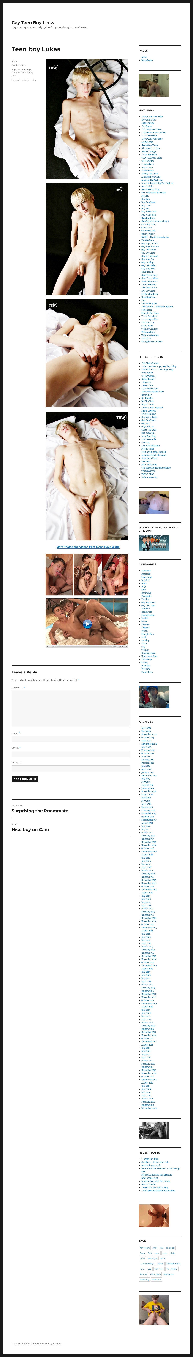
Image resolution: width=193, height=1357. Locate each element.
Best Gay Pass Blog (150, 189)
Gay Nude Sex (147, 259)
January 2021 (147, 759)
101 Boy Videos (148, 376)
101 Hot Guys (147, 161)
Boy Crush (146, 205)
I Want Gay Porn (149, 284)
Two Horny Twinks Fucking (154, 1187)
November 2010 (148, 1073)
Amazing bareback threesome (155, 1181)
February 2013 (148, 988)
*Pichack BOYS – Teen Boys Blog (157, 369)
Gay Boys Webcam (150, 246)
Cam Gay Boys (148, 218)
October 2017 (147, 816)
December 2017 (148, 813)
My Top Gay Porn (149, 294)
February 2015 (148, 911)
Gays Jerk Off (147, 426)
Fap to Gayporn (148, 411)
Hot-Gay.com (148, 433)
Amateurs (146, 570)
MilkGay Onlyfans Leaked (153, 452)
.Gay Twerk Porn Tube (152, 139)
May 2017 (145, 829)
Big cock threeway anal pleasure (156, 1175)
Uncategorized (148, 653)
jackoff (160, 1263)
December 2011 (148, 1032)
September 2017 (149, 820)
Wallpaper (169, 1274)
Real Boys (146, 461)
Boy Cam (145, 199)
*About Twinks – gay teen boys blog (158, 366)
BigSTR (145, 196)
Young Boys (147, 672)
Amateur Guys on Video (152, 392)
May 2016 (146, 864)
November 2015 (148, 883)
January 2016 (147, 877)
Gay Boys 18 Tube (149, 243)
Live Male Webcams (150, 445)
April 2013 (146, 981)
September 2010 (149, 1079)
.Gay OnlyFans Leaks (151, 129)
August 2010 (147, 1083)
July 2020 (145, 766)
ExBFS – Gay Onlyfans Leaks (155, 237)
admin (15, 61)
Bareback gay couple (151, 1165)
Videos (144, 662)
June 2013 (146, 975)
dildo (172, 1253)
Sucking (145, 640)
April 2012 (146, 1019)
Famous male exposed (152, 407)
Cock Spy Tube (148, 224)
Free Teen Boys (148, 414)
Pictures (16, 72)
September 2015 (149, 889)
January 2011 (147, 1067)
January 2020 (147, 772)
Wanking (145, 665)
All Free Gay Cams (149, 388)
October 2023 (147, 737)
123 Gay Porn (147, 164)
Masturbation (148, 615)
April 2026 (146, 728)
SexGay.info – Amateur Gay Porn (157, 306)
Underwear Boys (149, 656)
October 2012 (147, 1000)
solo (24, 80)
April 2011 (146, 1057)
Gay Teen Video (148, 265)
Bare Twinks (147, 186)
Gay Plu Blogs (147, 262)
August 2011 (147, 1045)
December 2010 (148, 1070)
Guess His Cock (148, 430)
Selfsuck (145, 627)
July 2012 (145, 1010)
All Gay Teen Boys (149, 173)
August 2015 (147, 892)
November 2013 (148, 959)
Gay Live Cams (148, 253)
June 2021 (146, 756)
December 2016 (148, 842)
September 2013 (149, 965)
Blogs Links (147, 60)
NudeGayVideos (149, 297)
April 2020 (146, 769)
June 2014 (146, 937)
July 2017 (145, 826)
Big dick (145, 580)
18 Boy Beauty (148, 379)
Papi (143, 300)
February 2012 (148, 1026)
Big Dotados (147, 398)
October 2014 (147, 924)
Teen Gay (31, 80)
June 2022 (146, 747)
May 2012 (145, 1016)
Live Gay (145, 442)
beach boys (146, 577)
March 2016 (147, 870)
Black (144, 583)
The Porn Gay (147, 322)
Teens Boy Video (149, 316)
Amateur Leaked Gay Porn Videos (157, 183)
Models (145, 618)
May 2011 (145, 1054)
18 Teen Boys (147, 170)
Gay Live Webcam (149, 256)
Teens (23, 72)
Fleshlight (146, 596)
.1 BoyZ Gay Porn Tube (152, 116)
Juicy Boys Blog (148, 436)
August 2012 (147, 1007)
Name (16, 733)
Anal (155, 1248)
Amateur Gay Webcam (152, 180)
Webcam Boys (148, 332)
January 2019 (147, 788)
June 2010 (146, 1089)
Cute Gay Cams (148, 230)
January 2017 (147, 839)
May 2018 (145, 801)
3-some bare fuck (149, 1159)
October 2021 (147, 753)
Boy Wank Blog (148, 215)
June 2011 (145, 1051)
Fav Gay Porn (147, 240)
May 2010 (145, 1092)
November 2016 (149, 845)
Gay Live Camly (148, 249)
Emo (142, 1258)
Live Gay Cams (148, 291)
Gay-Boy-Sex (148, 268)
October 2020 (147, 763)
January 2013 (147, 991)
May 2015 (145, 902)
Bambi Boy (146, 395)
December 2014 (148, 918)
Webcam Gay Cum (150, 335)
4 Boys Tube (147, 385)
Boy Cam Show (148, 202)
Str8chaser (146, 310)
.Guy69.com (147, 142)
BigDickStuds (147, 401)
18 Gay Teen (147, 167)
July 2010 (145, 1086)
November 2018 (148, 791)
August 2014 (147, 931)
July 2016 (145, 858)
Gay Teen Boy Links (33, 22)
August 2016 (147, 854)
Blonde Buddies (148, 1184)
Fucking (145, 599)
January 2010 (147, 1105)
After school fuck (149, 1178)
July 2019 (145, 778)
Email (16, 748)
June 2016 (146, 861)
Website (17, 762)
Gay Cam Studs (148, 420)
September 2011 (149, 1041)
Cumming (146, 593)
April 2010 (146, 1095)
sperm (144, 631)
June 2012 (146, 1013)
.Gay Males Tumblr (150, 363)
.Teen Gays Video (149, 145)
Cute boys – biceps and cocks (155, 1162)
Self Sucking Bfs (149, 303)
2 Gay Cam (146, 382)
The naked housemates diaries (156, 468)
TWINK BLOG (147, 474)
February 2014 (148, 950)
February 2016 (148, 873)
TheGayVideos (148, 471)
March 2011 (146, 1060)
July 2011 (145, 1048)
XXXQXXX (146, 338)
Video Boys (146, 659)
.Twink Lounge (148, 151)
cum (143, 589)
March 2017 (147, 832)
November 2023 (149, 734)
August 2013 (147, 969)
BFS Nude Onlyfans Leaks (153, 192)
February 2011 (148, 1064)
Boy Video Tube (148, 211)
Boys (14, 69)
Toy (143, 646)
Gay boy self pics (149, 417)
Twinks (145, 650)
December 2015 (148, 880)
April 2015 (146, 905)
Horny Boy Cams (149, 281)
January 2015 (147, 915)
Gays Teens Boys (149, 275)
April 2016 (146, 867)
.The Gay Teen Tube (150, 148)
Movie (144, 621)
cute (19, 80)
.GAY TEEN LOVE (149, 135)
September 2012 (149, 1003)
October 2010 (147, 1076)
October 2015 (147, 886)
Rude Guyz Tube (149, 464)
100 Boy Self (147, 373)
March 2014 (147, 946)
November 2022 (149, 744)
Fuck (163, 1258)
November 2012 (148, 997)
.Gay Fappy (146, 126)
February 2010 (148, 1102)
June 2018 (146, 797)
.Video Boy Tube (149, 154)
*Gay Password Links (151, 158)
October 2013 (147, 962)
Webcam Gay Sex (149, 477)
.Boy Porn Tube (148, 120)
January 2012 (147, 1029)
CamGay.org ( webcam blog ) (155, 221)
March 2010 (147, 1098)
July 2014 (145, 934)
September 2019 (149, 775)
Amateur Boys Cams (151, 177)
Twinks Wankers (149, 329)
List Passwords (148, 439)
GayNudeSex (147, 272)
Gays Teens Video (149, 278)
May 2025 (146, 731)
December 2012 (148, 994)
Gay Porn (145, 423)
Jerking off (146, 612)
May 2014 (145, 940)
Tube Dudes (147, 325)
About (144, 57)
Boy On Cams (147, 404)
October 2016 (147, 848)
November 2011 (148, 1035)
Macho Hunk (147, 449)
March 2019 (147, 785)
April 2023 (146, 740)
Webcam (145, 669)
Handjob (145, 608)
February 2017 (148, 835)
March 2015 (147, 908)
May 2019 (146, 782)
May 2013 (145, 978)
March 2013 (147, 984)
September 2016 (149, 851)
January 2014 (147, 953)
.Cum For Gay (147, 123)
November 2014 (148, 921)
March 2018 (147, 807)
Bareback (145, 574)
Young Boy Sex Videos (152, 341)
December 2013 (148, 956)
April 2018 (146, 804)
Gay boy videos (148, 602)
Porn (142, 1269)
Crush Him (146, 227)
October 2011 (147, 1038)
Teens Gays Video (149, 319)
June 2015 (146, 899)
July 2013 (145, 972)
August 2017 (147, 823)
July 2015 (145, 896)
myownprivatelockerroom (154, 455)
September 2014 (149, 927)
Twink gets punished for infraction (158, 1190)
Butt (150, 1253)
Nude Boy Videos (149, 458)
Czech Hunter (148, 234)
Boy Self (145, 208)
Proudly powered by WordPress (48, 1344)
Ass (161, 1248)
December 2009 (149, 1108)
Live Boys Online (149, 287)
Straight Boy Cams (150, 313)
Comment (18, 687)
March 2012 (147, 1022)
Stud (143, 637)
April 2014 (146, 943)
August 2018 (147, 794)
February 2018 (148, 810)
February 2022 (148, 750)
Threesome (171, 1269)
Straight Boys (147, 634)
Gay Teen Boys (24, 69)
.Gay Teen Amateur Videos (153, 132)
